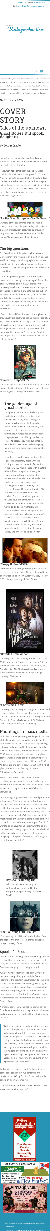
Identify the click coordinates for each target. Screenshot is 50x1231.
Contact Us (21, 2)
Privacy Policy (10, 1227)
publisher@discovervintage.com (31, 6)
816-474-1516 (39, 2)
